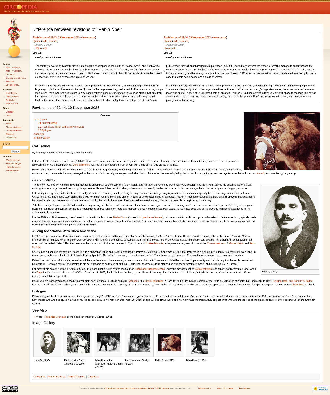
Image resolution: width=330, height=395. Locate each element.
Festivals (10, 81)
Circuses (10, 74)
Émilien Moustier (154, 243)
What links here (13, 160)
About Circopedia (225, 388)
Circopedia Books (14, 130)
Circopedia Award (14, 127)
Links (8, 115)
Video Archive (12, 103)
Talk (44, 41)
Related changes (13, 163)
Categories (39, 376)
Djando (36, 41)
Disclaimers (244, 388)
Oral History (11, 93)
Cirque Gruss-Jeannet (151, 217)
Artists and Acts (56, 376)
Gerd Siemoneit (81, 164)
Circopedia (39, 7)
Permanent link (12, 170)
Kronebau (133, 281)
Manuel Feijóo (236, 243)
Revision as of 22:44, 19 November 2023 (187, 37)
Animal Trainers (76, 376)
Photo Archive (12, 96)
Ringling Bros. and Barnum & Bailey (292, 281)
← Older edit (40, 48)
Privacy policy (204, 388)
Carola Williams (203, 269)
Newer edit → (171, 48)
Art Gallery (11, 100)
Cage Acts (93, 376)
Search (6, 144)
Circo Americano (216, 243)
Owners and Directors (16, 78)
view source (88, 37)
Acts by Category (14, 71)
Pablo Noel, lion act (55, 317)
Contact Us (11, 137)
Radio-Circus (120, 217)
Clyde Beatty (298, 284)
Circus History (12, 85)
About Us (10, 134)
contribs (53, 41)
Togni (39, 272)
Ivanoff (260, 173)
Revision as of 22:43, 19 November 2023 (56, 37)
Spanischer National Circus (150, 269)
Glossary (10, 112)
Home (8, 123)
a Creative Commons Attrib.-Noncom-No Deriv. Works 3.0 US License (136, 388)
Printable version (13, 167)
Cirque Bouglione (154, 281)
